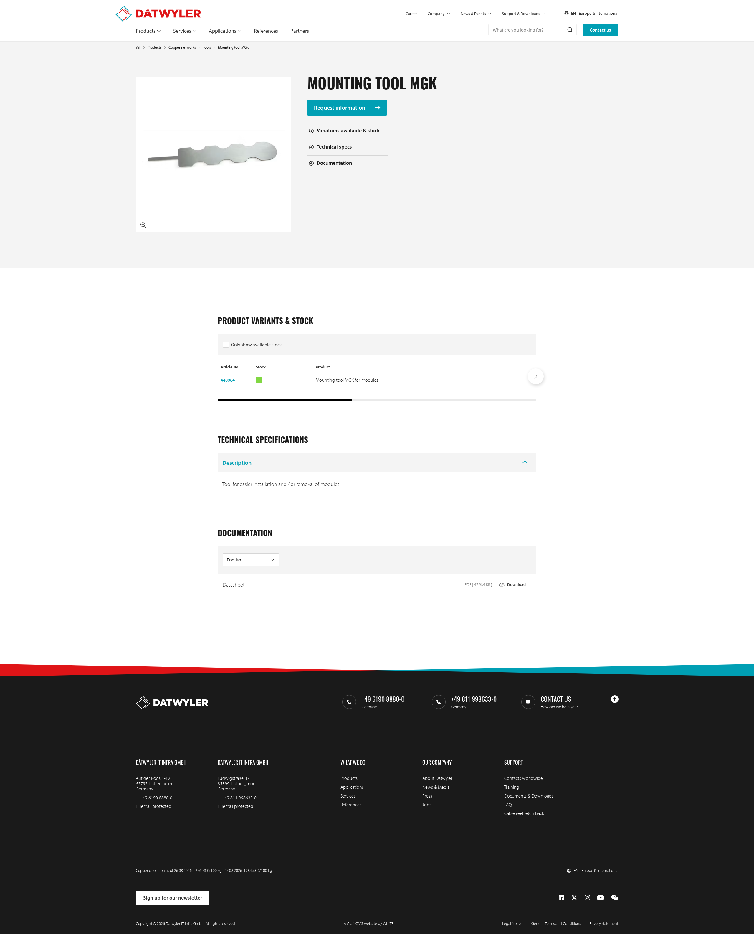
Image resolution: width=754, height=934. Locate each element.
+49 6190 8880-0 (156, 797)
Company (436, 13)
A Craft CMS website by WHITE (369, 923)
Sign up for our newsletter (172, 897)
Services (182, 30)
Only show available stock (256, 344)
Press (427, 796)
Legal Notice (512, 923)
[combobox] (532, 29)
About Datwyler (437, 778)
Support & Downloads (521, 13)
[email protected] (156, 806)
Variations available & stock (348, 130)
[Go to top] (614, 699)
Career (411, 13)
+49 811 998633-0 (239, 797)
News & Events (473, 13)
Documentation (334, 162)
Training (511, 787)
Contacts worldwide (523, 778)
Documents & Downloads (528, 796)
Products (146, 30)
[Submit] (569, 29)
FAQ (508, 805)
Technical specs (334, 146)
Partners (299, 30)
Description (237, 462)
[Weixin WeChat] (614, 898)
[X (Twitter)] (574, 898)
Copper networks (182, 47)
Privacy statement (604, 923)
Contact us (600, 30)
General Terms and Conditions (556, 923)
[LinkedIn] (561, 898)
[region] (377, 382)
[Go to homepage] (158, 9)
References (266, 30)
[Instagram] (587, 898)
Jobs (426, 805)
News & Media (435, 787)
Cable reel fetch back (524, 813)
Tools (207, 47)
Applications (222, 30)
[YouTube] (600, 898)
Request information (340, 107)
